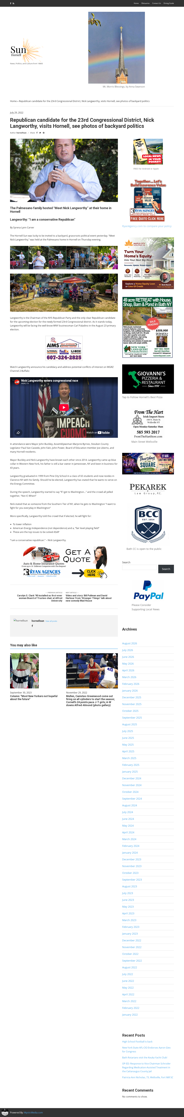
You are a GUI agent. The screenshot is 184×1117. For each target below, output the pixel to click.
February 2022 (130, 1008)
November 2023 (131, 866)
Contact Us (156, 3)
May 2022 (128, 987)
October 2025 (130, 711)
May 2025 (128, 744)
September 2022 (132, 960)
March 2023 (129, 920)
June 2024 (128, 819)
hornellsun (21, 133)
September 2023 (132, 879)
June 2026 (128, 657)
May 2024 (128, 825)
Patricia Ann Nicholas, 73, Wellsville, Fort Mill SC (147, 1077)
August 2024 (129, 805)
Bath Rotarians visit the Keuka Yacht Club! (144, 1057)
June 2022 (128, 981)
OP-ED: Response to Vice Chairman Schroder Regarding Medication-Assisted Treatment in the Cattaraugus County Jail (146, 1067)
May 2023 (128, 906)
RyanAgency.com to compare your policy (146, 226)
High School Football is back (137, 1041)
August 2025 (129, 724)
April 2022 (128, 994)
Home (136, 3)
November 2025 (131, 704)
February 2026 (130, 684)
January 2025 (130, 771)
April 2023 (128, 913)
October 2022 (130, 954)
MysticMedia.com (33, 1112)
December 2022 (131, 940)
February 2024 (130, 846)
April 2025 (128, 751)
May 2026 (128, 663)
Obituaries (145, 3)
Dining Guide (169, 3)
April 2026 (128, 670)
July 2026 (127, 650)
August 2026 (129, 643)
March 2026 (129, 677)
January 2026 (130, 690)
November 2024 (131, 785)
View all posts (51, 621)
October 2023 (130, 873)
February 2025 (130, 765)
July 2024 (127, 812)
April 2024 (128, 832)
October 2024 (130, 792)
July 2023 (127, 893)
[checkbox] (5, 1112)
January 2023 (130, 933)
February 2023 (130, 927)
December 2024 (131, 778)
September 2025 (132, 717)
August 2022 (129, 967)
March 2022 (129, 1001)
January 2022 (130, 1014)
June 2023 (128, 900)
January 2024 (130, 852)
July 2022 (127, 974)
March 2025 (129, 758)
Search (126, 562)
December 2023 (131, 859)
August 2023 (129, 886)
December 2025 (131, 697)
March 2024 (129, 839)
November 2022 (131, 947)
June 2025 (128, 738)
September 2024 (132, 798)
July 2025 (127, 731)
